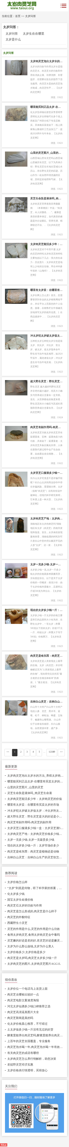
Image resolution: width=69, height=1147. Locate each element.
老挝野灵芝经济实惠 (20, 1064)
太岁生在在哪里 (33, 33)
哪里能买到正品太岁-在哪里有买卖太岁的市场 (46, 106)
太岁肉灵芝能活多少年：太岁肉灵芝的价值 (46, 244)
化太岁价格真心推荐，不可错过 (27, 1023)
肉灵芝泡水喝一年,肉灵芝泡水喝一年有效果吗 (35, 1046)
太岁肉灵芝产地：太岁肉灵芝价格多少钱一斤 (46, 518)
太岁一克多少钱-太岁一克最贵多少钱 (46, 564)
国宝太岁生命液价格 (20, 899)
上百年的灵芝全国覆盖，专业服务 (28, 1041)
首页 (18, 16)
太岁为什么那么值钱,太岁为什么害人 (30, 946)
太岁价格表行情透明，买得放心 (27, 1070)
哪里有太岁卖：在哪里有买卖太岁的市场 (46, 290)
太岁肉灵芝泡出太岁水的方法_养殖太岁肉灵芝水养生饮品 (46, 61)
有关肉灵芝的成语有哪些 (23, 1052)
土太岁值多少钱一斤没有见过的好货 (30, 1029)
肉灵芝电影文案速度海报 (23, 1000)
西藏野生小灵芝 (17, 922)
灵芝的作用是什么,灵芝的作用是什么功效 (33, 928)
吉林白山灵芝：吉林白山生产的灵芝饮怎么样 (46, 701)
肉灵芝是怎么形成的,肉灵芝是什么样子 (32, 911)
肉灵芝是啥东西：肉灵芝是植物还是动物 (46, 655)
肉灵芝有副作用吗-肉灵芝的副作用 (46, 427)
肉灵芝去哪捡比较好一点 (23, 994)
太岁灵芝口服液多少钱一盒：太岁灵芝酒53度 (46, 472)
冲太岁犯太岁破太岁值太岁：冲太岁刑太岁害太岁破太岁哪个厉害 (46, 335)
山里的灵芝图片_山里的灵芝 (46, 152)
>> (61, 751)
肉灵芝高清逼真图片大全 (23, 1012)
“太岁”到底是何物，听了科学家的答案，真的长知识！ (35, 888)
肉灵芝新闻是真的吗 (20, 1017)
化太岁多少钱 (16, 893)
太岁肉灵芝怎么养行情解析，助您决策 (31, 1058)
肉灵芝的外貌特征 (18, 917)
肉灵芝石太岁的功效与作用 (24, 905)
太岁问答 (30, 16)
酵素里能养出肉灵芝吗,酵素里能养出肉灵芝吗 (35, 1035)
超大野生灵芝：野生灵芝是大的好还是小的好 (46, 381)
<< (8, 751)
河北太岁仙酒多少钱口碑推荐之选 (28, 1006)
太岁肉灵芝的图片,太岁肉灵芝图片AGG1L (34, 963)
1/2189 (52, 751)
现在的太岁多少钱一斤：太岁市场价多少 (46, 610)
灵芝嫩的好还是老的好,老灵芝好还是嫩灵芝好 (35, 940)
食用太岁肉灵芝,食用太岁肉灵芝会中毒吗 (33, 934)
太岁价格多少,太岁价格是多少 (26, 952)
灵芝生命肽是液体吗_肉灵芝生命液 (46, 198)
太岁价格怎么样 (17, 882)
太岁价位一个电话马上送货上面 (27, 988)
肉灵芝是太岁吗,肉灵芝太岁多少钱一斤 (32, 957)
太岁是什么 (13, 39)
